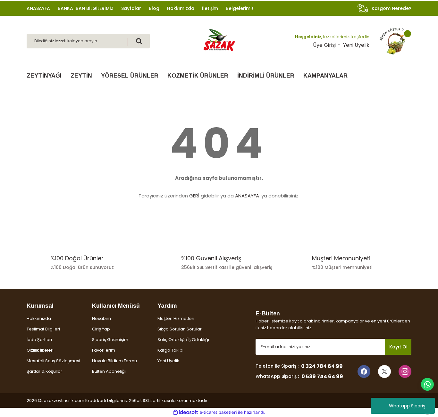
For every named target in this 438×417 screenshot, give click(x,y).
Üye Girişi (324, 45)
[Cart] (392, 41)
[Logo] (219, 40)
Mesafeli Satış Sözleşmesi (53, 361)
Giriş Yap (101, 329)
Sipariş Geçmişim (110, 340)
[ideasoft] (185, 412)
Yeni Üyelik (356, 45)
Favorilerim (103, 350)
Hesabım (101, 318)
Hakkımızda (39, 318)
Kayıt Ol (398, 347)
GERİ (194, 195)
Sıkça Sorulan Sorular (179, 329)
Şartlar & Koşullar (44, 371)
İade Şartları (39, 340)
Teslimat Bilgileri (43, 329)
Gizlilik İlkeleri (40, 350)
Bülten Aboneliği (109, 371)
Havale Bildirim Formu (114, 361)
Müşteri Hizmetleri (175, 318)
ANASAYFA (247, 195)
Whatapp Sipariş (407, 406)
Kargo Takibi (170, 350)
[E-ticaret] (218, 412)
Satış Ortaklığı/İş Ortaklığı (183, 340)
